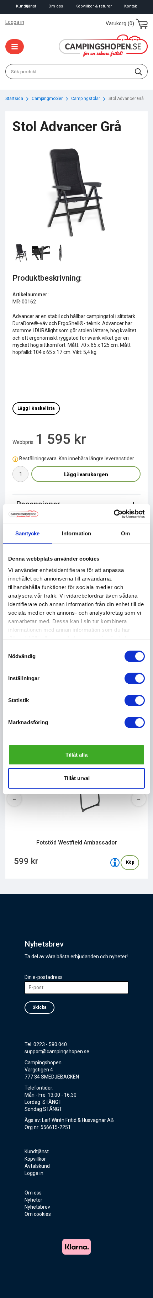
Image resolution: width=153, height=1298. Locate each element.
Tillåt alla (76, 755)
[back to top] (138, 1283)
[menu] (14, 46)
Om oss (55, 6)
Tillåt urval (77, 778)
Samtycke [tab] (27, 533)
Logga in (14, 22)
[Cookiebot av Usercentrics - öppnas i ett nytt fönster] (114, 514)
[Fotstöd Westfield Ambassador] (115, 862)
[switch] (135, 678)
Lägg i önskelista (36, 408)
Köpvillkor (35, 1159)
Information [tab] (76, 533)
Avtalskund (37, 1166)
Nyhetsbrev (37, 1207)
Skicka (39, 1007)
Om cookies (38, 1214)
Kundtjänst (26, 6)
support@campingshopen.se (57, 1051)
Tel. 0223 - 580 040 (46, 1044)
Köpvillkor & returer (93, 6)
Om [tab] (125, 533)
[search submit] (138, 71)
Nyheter (33, 1200)
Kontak (130, 6)
